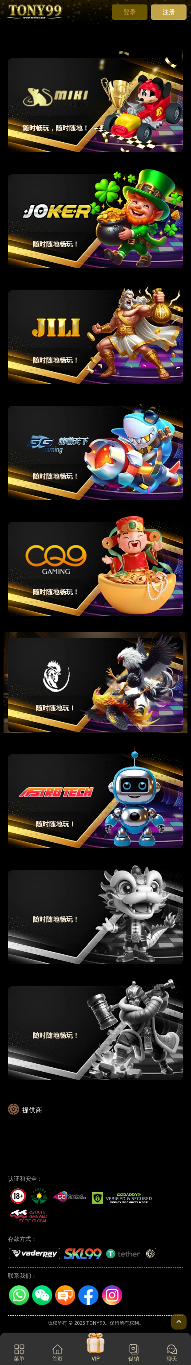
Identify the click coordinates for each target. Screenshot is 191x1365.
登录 (129, 12)
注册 (169, 12)
